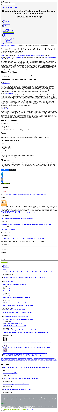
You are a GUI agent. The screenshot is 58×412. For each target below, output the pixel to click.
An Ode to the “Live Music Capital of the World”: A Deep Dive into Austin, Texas (29, 272)
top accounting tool (47, 359)
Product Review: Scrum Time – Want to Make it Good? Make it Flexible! (20, 213)
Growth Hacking (10, 38)
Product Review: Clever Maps (10, 211)
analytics (2, 360)
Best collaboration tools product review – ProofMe (19, 305)
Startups (2, 358)
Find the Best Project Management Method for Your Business (23, 238)
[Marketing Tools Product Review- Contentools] (14, 309)
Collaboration (6, 24)
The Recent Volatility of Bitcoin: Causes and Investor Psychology (24, 277)
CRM (4, 25)
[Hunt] (1, 1)
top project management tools (38, 358)
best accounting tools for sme (8, 361)
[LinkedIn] (29, 175)
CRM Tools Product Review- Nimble (14, 326)
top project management (41, 194)
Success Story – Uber (10, 373)
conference (30, 360)
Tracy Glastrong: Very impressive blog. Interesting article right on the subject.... (22, 355)
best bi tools (24, 358)
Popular (5, 266)
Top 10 (5, 34)
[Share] (29, 182)
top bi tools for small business (11, 359)
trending (18, 359)
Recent (5, 265)
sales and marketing (35, 360)
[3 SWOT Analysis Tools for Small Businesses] (15, 316)
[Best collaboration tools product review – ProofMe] (15, 302)
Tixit (7, 166)
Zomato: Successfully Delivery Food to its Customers (20, 378)
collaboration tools (53, 359)
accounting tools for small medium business (20, 360)
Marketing (8, 40)
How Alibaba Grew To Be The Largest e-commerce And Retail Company (26, 367)
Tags (4, 269)
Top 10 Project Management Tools (15, 57)
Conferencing (9, 30)
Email (7, 29)
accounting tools (40, 359)
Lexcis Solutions (31, 409)
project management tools (8, 360)
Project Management (8, 33)
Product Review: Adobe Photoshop (14, 284)
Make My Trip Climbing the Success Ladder (17, 389)
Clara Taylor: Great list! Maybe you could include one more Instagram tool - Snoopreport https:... (27, 342)
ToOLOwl (3, 55)
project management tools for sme (31, 359)
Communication (7, 27)
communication (42, 360)
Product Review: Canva (11, 291)
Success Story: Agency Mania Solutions (16, 384)
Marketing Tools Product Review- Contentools (18, 312)
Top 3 (4, 35)
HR (4, 26)
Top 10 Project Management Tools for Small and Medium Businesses (25, 332)
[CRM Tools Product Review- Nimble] (12, 323)
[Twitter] (29, 173)
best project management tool (10, 194)
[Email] (29, 179)
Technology (9, 42)
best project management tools (16, 358)
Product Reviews (29, 358)
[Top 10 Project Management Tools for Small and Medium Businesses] (20, 330)
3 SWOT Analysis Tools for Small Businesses (18, 319)
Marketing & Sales (8, 31)
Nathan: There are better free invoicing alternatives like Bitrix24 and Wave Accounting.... (25, 353)
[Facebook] (29, 177)
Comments (6, 267)
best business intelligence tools (50, 360)
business (44, 358)
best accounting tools (7, 358)
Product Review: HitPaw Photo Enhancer (16, 297)
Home (4, 20)
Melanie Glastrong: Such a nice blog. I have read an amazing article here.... (22, 354)
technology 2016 (23, 359)
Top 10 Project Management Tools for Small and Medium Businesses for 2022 (26, 224)
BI (3, 22)
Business (5, 36)
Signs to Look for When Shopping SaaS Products (17, 218)
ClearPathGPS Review (8, 229)
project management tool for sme (26, 194)
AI (3, 43)
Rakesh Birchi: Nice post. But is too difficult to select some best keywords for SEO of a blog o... (26, 347)
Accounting (6, 21)
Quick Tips (9, 39)
